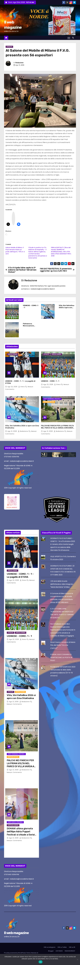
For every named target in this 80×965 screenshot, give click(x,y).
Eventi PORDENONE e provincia (52, 399)
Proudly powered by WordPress (15, 953)
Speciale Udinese (12, 354)
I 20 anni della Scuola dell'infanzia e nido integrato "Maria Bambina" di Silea (61, 584)
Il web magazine (16, 933)
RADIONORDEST (70, 951)
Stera (22, 387)
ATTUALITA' (9, 46)
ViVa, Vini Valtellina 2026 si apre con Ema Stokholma (66, 308)
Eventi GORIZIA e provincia (15, 822)
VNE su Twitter (62, 947)
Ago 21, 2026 (12, 431)
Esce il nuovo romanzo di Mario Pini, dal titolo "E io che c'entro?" (62, 645)
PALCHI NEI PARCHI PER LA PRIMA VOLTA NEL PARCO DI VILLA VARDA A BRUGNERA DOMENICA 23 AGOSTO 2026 (57, 428)
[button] (73, 38)
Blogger (51, 951)
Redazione (19, 63)
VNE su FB (72, 947)
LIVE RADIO (59, 951)
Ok (40, 962)
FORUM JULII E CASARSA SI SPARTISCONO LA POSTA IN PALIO (61, 657)
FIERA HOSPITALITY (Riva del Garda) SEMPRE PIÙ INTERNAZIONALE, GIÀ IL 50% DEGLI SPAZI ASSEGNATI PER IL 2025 (61, 251)
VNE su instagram (49, 947)
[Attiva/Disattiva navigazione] (68, 37)
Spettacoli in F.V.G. (49, 402)
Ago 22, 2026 (13, 387)
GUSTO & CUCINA (20, 399)
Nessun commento (14, 704)
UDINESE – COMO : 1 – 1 (50, 381)
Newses (34, 953)
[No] (77, 959)
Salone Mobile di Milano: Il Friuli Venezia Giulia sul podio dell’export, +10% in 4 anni (15, 250)
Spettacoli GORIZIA (13, 825)
